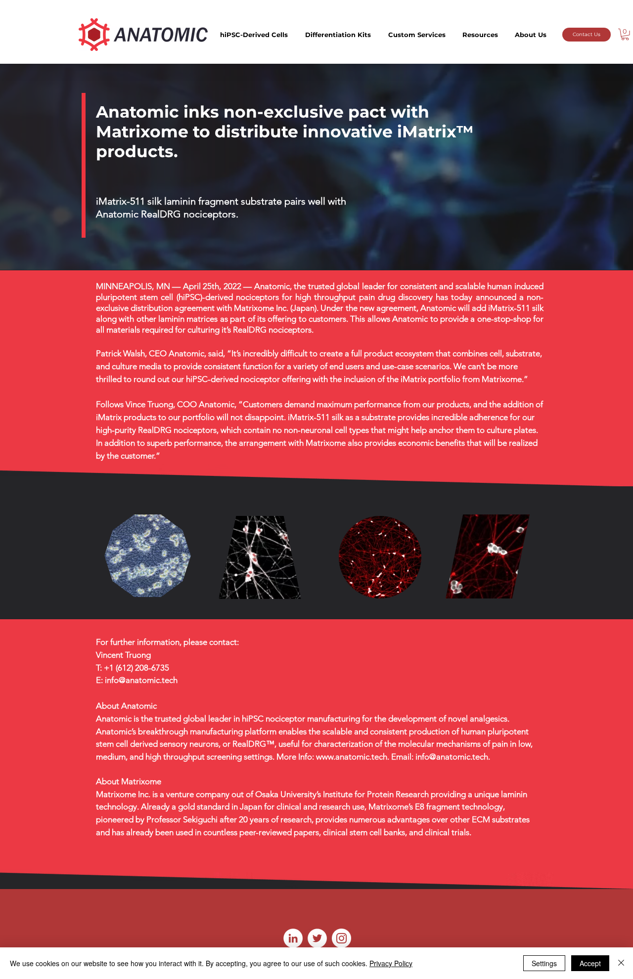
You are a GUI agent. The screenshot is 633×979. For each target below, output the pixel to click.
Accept (590, 963)
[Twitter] (317, 938)
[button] (254, 34)
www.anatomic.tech (351, 757)
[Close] (621, 963)
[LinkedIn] (293, 938)
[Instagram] (341, 938)
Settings (544, 963)
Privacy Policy (390, 963)
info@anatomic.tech (141, 680)
